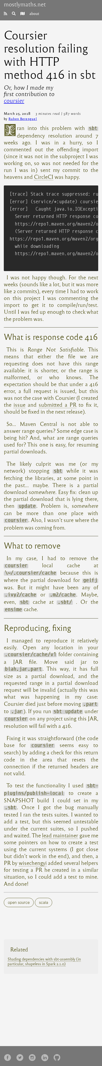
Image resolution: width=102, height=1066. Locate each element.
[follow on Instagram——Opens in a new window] (33, 1056)
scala (43, 902)
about (34, 13)
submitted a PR (57, 404)
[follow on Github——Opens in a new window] (58, 1056)
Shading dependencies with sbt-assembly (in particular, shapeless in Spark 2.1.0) (44, 961)
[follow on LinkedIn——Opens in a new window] (46, 1056)
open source (19, 902)
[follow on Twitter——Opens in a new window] (21, 1056)
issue (19, 404)
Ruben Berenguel (23, 119)
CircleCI (43, 176)
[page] (5, 13)
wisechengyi (33, 862)
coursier (14, 100)
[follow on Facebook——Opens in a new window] (9, 1056)
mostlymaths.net (25, 4)
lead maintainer (60, 835)
